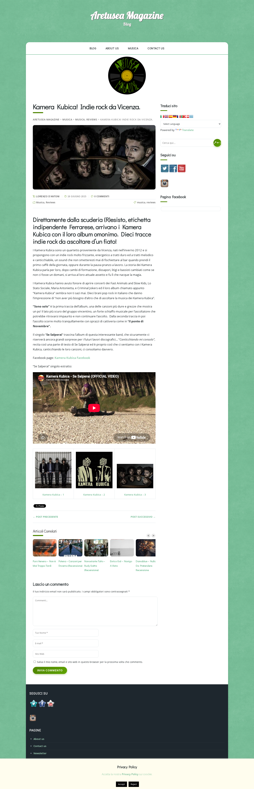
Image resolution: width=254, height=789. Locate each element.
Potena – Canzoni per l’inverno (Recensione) (70, 563)
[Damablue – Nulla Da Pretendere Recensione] (149, 548)
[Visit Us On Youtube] (181, 171)
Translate (188, 130)
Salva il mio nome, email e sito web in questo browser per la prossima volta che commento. (90, 662)
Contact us (156, 48)
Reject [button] (134, 784)
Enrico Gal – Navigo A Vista (121, 563)
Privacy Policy (130, 774)
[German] (175, 116)
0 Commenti (101, 196)
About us (112, 48)
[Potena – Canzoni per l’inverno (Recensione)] (71, 548)
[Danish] (187, 116)
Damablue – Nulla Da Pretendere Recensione (146, 565)
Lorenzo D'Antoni (48, 196)
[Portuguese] (183, 116)
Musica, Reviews (86, 119)
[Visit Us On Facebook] (173, 171)
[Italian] (162, 116)
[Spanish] (170, 116)
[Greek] (191, 116)
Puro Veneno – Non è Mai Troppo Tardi (44, 563)
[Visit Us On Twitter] (164, 171)
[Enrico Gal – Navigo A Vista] (123, 548)
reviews (151, 202)
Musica (133, 48)
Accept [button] (121, 784)
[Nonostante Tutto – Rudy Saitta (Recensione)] (97, 548)
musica (141, 202)
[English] (166, 116)
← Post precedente (45, 516)
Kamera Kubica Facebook (72, 358)
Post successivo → (143, 516)
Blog (93, 48)
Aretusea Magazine (127, 15)
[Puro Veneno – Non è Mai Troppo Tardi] (46, 548)
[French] (179, 116)
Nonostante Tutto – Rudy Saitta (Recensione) (94, 565)
